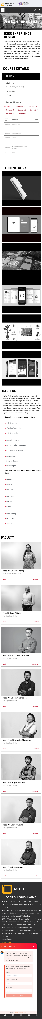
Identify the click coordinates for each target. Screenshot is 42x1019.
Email (4, 579)
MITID (19, 889)
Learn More (35, 579)
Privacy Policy (23, 1012)
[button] (2, 10)
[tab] (7, 106)
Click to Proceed (19, 996)
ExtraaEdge (17, 1012)
